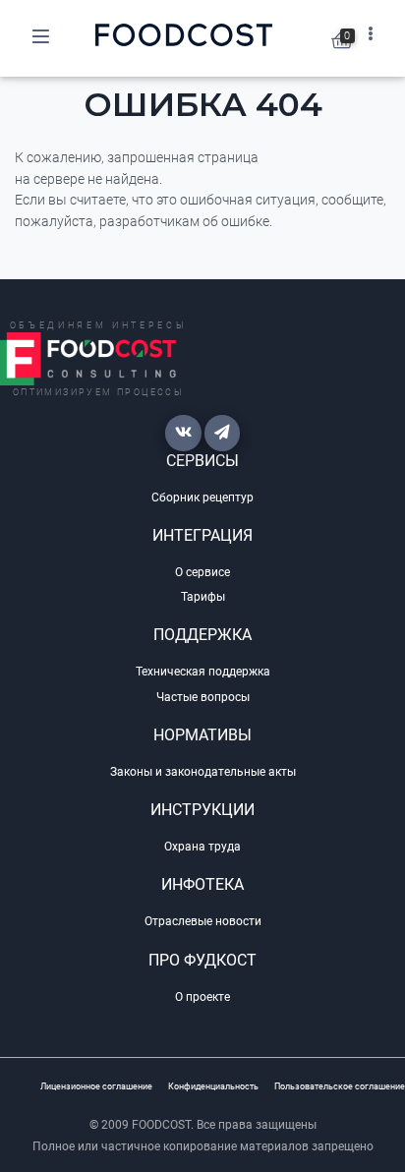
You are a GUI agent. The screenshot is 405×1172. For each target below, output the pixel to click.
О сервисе (202, 572)
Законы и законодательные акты (203, 772)
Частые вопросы (203, 697)
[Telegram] (222, 432)
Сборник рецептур (202, 497)
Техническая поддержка (203, 671)
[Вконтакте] (183, 432)
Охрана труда (202, 846)
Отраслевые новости (203, 921)
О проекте (202, 997)
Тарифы (203, 597)
